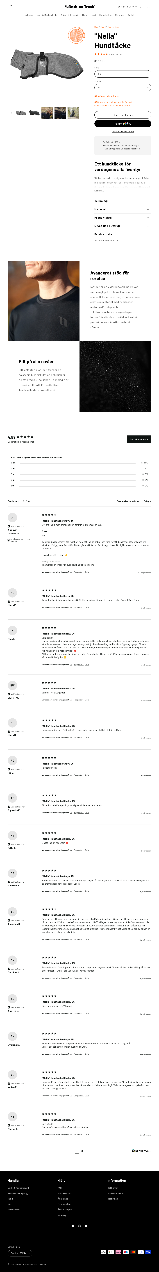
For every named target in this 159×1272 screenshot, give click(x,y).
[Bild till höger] (83, 113)
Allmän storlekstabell (107, 95)
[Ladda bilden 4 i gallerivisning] (60, 113)
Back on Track (22, 1264)
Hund (103, 27)
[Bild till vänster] (11, 113)
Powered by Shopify (37, 1264)
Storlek (97, 81)
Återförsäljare (65, 1209)
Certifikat (113, 1198)
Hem (96, 27)
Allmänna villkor (116, 1193)
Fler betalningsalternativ (123, 131)
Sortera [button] (12, 501)
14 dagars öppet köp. (130, 149)
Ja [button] (71, 572)
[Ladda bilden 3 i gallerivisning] (47, 113)
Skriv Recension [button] (139, 439)
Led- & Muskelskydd (18, 1187)
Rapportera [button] (79, 572)
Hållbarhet (113, 1187)
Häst (10, 1204)
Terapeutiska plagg (18, 1193)
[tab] (128, 501)
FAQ (60, 1187)
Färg (96, 67)
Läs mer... (99, 191)
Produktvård (64, 1204)
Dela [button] (87, 572)
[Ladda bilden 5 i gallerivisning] (73, 113)
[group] (24, 437)
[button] (11, 6)
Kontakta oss (65, 1193)
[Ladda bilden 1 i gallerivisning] (21, 113)
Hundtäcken (113, 27)
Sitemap (62, 1215)
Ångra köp (63, 1198)
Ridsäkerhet (14, 1209)
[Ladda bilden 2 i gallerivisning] (34, 113)
